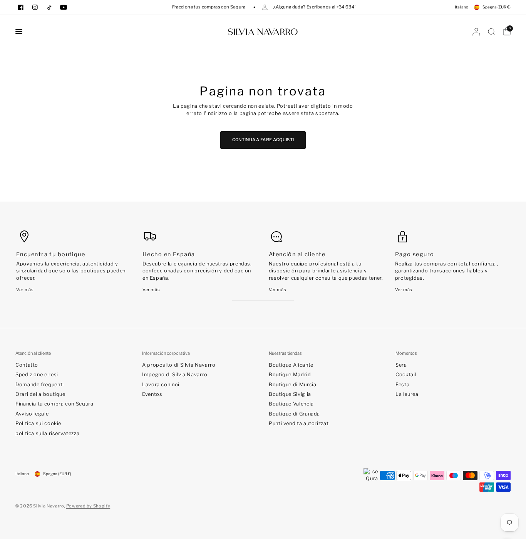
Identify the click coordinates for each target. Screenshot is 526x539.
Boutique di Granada (294, 414)
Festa (402, 384)
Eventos (152, 394)
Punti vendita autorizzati (299, 423)
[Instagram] (35, 7)
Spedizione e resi (36, 374)
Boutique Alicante (291, 365)
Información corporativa (166, 353)
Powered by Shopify (88, 506)
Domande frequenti (39, 384)
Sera (401, 365)
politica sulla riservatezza (47, 433)
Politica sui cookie (38, 423)
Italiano (461, 7)
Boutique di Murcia (292, 384)
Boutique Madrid (290, 374)
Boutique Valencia (291, 404)
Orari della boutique (40, 394)
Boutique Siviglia (290, 394)
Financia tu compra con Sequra (54, 404)
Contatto (26, 365)
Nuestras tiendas (285, 353)
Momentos (406, 353)
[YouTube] (63, 7)
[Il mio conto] (476, 31)
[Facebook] (20, 7)
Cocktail (405, 374)
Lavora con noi (160, 384)
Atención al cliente (33, 353)
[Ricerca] (491, 31)
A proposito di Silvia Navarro (179, 365)
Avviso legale (32, 414)
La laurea (407, 394)
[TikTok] (49, 7)
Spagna (496, 7)
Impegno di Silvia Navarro (175, 374)
